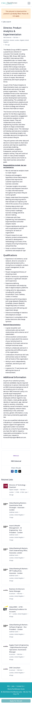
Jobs (13, 686)
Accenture (12, 593)
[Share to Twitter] (19, 471)
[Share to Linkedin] (16, 471)
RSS (8, 686)
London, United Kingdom (16, 515)
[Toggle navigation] (29, 3)
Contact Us (20, 686)
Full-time (15, 37)
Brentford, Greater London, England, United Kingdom (16, 41)
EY (10, 614)
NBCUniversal (7, 37)
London (11, 492)
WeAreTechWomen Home (16, 689)
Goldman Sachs (13, 512)
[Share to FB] (12, 471)
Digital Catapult (13, 489)
